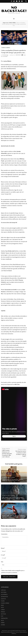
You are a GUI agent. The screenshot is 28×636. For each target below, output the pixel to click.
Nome (3, 548)
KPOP (2, 607)
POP (2, 616)
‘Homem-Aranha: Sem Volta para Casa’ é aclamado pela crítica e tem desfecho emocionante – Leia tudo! (14, 516)
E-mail (3, 555)
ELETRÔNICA (4, 594)
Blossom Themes (15, 632)
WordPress (14, 633)
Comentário (4, 534)
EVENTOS (3, 598)
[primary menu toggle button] (14, 18)
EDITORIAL (3, 592)
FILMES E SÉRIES (6, 47)
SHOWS (3, 624)
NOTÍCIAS (3, 614)
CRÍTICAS (4, 514)
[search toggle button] (26, 1)
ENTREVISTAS (4, 596)
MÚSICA (3, 611)
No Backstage (5, 55)
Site (2, 562)
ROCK (2, 620)
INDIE (2, 605)
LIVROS (3, 609)
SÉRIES (2, 622)
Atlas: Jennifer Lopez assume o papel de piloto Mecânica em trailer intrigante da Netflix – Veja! (13, 498)
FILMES (4, 477)
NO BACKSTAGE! (14, 9)
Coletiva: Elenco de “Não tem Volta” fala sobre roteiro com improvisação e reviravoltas (12, 480)
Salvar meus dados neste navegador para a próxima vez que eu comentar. (12, 571)
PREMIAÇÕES (4, 618)
